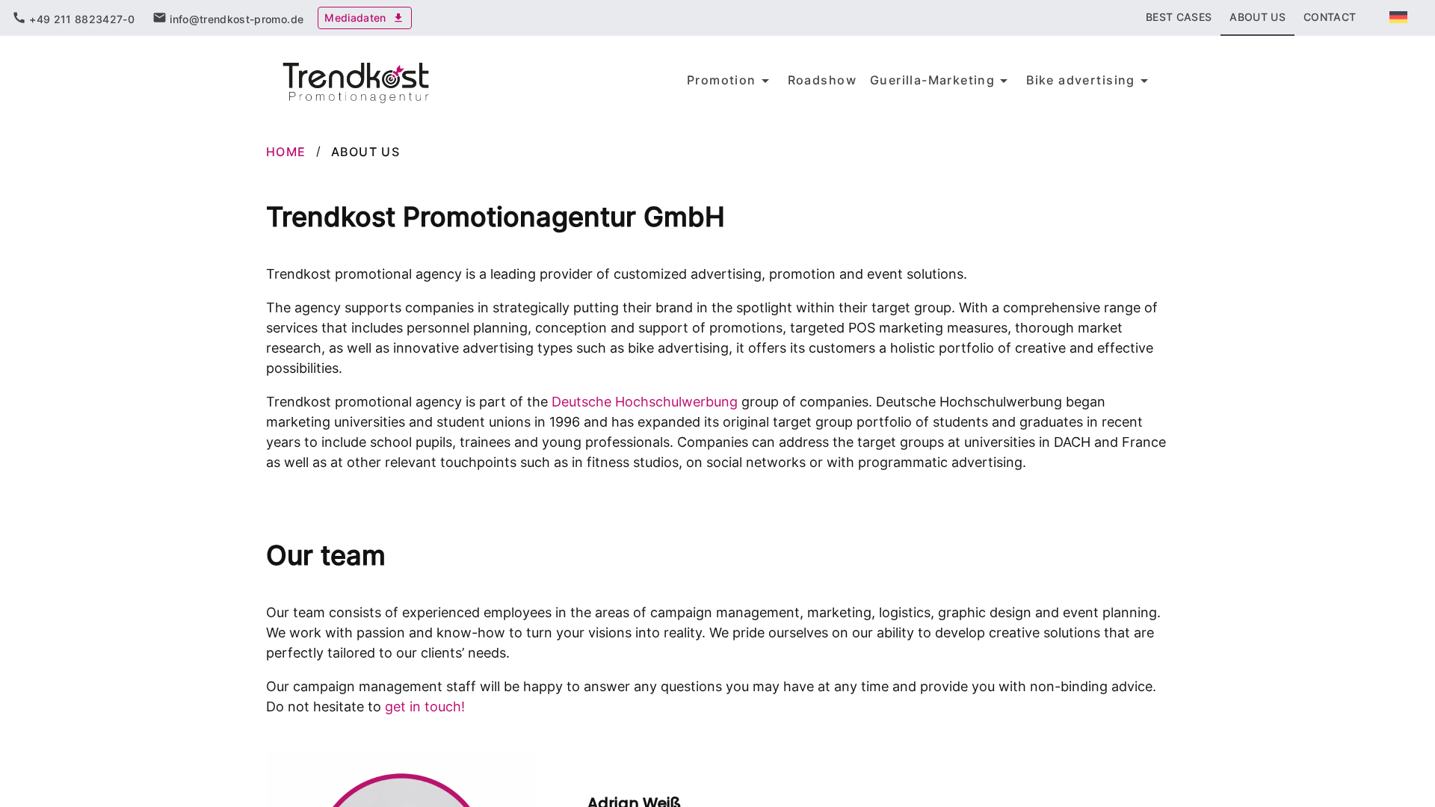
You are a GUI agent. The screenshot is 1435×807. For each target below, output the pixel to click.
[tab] (73, 18)
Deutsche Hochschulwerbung (644, 401)
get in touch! (425, 706)
